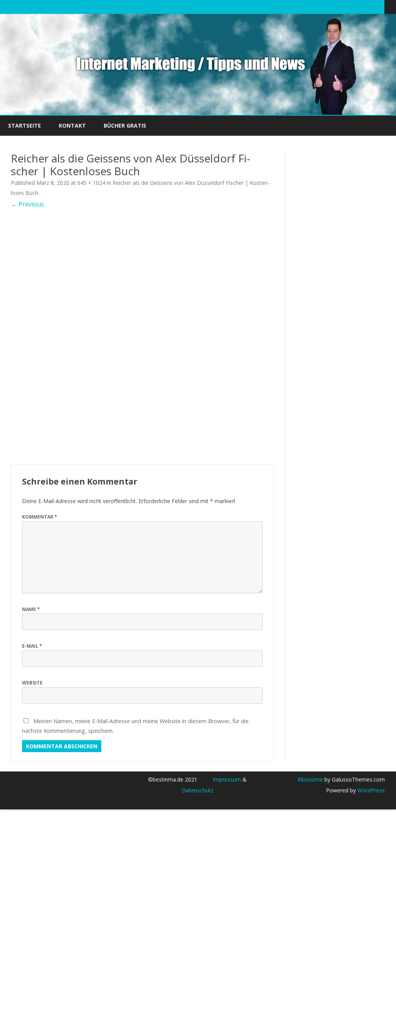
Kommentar (39, 517)
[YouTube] (362, 6)
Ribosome (310, 779)
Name (31, 609)
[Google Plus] (354, 6)
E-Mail (32, 646)
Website (32, 682)
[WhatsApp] (379, 6)
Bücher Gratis (125, 125)
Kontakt (72, 125)
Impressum (227, 779)
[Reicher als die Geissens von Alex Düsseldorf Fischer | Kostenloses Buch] (142, 337)
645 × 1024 (91, 182)
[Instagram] (370, 6)
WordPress (370, 790)
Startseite (24, 125)
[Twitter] (338, 6)
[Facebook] (346, 6)
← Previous (27, 204)
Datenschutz (197, 790)
